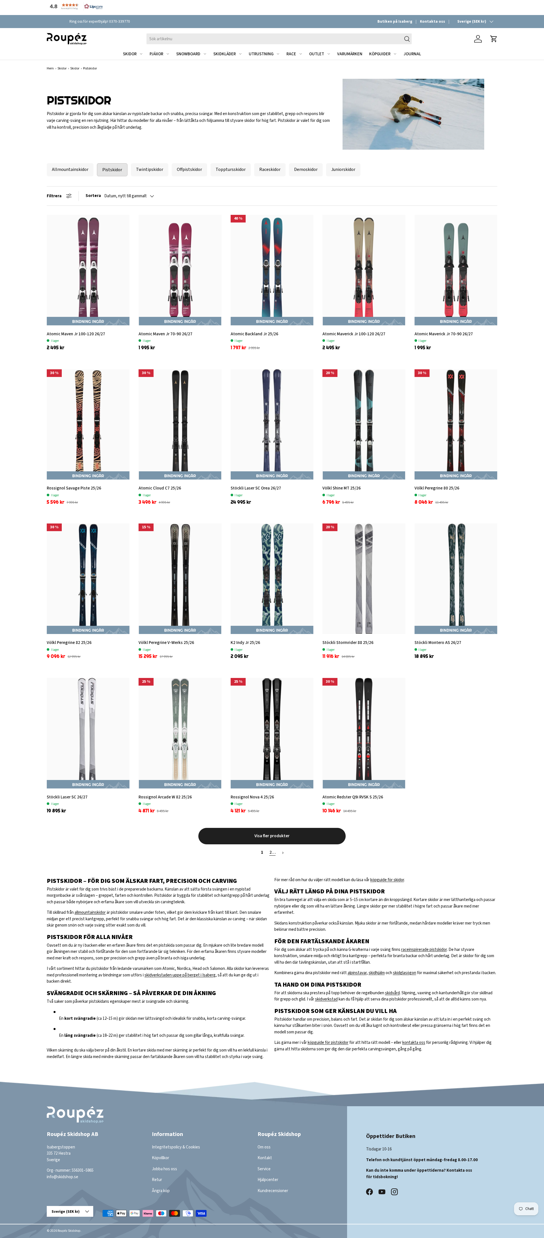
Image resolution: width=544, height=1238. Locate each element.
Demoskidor (306, 169)
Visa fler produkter (272, 836)
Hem (50, 68)
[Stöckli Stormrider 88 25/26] (363, 578)
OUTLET (316, 54)
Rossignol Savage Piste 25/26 (74, 488)
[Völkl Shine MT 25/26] (363, 424)
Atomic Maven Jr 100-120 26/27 (76, 334)
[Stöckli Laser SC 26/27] (88, 733)
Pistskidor (112, 170)
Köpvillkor (160, 1158)
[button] (75, 6)
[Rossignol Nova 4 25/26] (272, 733)
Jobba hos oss (164, 1169)
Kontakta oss (432, 21)
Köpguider (379, 54)
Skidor (130, 54)
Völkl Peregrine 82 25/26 (69, 643)
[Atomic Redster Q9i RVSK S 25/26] (363, 733)
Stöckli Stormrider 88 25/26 (347, 643)
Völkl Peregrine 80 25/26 (437, 488)
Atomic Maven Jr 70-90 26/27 (165, 334)
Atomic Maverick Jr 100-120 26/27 (353, 334)
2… (272, 852)
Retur (157, 1180)
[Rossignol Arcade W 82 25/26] (180, 733)
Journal (412, 54)
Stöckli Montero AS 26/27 (438, 643)
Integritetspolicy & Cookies (176, 1147)
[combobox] (278, 38)
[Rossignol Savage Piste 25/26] (88, 424)
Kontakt (265, 1158)
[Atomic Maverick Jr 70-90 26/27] (456, 270)
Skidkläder (224, 54)
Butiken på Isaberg (394, 21)
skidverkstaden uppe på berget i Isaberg (180, 975)
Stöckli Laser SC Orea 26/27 (256, 488)
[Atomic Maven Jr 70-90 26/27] (180, 270)
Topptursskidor (231, 169)
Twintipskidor (149, 169)
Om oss (264, 1147)
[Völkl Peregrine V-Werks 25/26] (180, 578)
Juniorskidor (343, 169)
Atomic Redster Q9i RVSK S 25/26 (352, 797)
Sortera (93, 196)
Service (264, 1169)
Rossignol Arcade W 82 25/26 (165, 797)
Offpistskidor (189, 169)
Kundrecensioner (273, 1191)
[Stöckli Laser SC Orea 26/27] (272, 424)
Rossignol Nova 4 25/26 (252, 797)
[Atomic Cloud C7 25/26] (180, 424)
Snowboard (188, 54)
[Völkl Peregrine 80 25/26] (456, 424)
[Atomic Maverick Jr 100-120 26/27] (363, 270)
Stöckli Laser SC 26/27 (67, 797)
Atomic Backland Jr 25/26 (254, 334)
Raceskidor (269, 169)
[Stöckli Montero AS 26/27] (456, 578)
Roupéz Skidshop (69, 1230)
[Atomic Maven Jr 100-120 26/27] (88, 270)
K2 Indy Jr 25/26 (245, 643)
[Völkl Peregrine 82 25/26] (88, 578)
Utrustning (261, 54)
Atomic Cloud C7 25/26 (160, 488)
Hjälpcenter (268, 1180)
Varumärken (349, 54)
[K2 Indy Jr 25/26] (272, 578)
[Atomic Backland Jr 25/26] (272, 270)
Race (291, 54)
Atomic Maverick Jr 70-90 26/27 (444, 334)
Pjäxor (156, 54)
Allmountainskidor (70, 169)
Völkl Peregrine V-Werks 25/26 (166, 643)
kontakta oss (413, 1043)
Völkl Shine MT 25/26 (341, 488)
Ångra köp (161, 1191)
